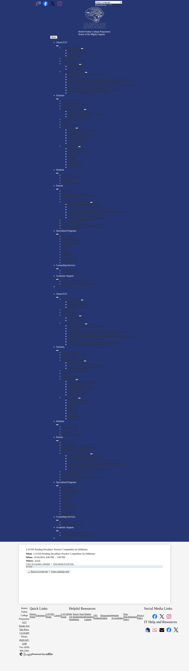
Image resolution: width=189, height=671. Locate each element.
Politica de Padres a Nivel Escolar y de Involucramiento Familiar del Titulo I (103, 85)
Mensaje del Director (77, 53)
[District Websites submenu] (79, 146)
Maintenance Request (72, 124)
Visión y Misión (75, 69)
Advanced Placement (72, 241)
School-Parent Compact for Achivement (86, 87)
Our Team (66, 246)
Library (65, 122)
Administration (69, 58)
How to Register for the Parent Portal (85, 215)
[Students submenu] (57, 173)
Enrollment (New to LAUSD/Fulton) (79, 196)
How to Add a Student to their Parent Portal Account (92, 209)
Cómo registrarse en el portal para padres (87, 217)
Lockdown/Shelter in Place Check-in (85, 114)
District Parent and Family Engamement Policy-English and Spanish (99, 79)
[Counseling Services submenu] (57, 268)
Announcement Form (78, 132)
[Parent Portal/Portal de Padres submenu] (91, 202)
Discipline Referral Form (79, 138)
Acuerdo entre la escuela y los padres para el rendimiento (94, 90)
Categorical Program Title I (74, 281)
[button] (57, 297)
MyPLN (72, 156)
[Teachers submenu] (57, 98)
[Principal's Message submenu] (82, 48)
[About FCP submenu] (57, 45)
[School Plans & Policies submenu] (86, 72)
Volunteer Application (72, 228)
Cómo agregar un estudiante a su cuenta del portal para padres (97, 212)
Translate (117, 5)
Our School (67, 236)
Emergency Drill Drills (72, 108)
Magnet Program (70, 238)
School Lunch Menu (71, 183)
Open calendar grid (60, 571)
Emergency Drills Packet (79, 111)
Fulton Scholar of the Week (75, 119)
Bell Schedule (68, 106)
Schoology (73, 164)
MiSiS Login (74, 154)
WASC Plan (73, 77)
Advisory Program (70, 101)
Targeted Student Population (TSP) (78, 284)
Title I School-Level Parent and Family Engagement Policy (95, 82)
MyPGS (72, 159)
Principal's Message (71, 47)
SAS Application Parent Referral (77, 220)
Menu (53, 37)
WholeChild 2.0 (75, 167)
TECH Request (75, 162)
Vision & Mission (70, 63)
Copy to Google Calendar (38, 564)
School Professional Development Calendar (82, 225)
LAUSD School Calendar (80, 151)
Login (25, 654)
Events (29, 566)
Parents (65, 249)
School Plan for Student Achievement (85, 74)
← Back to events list (38, 571)
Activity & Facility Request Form (83, 130)
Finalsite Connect (76, 148)
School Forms (68, 127)
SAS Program (68, 257)
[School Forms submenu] (77, 128)
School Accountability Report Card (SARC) (88, 93)
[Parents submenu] (57, 189)
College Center (69, 270)
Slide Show (67, 252)
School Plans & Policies (73, 71)
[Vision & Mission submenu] (80, 64)
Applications (68, 244)
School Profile (74, 55)
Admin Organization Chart (74, 103)
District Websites (70, 146)
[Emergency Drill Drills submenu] (85, 109)
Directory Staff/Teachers (73, 61)
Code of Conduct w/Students (81, 135)
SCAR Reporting (76, 143)
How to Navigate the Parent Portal (84, 204)
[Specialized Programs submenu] (57, 234)
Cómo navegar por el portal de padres (85, 207)
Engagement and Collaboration (76, 193)
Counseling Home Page (73, 273)
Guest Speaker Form (77, 140)
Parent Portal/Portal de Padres (76, 201)
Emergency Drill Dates (78, 116)
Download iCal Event (63, 564)
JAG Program (68, 260)
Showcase (66, 254)
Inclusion (66, 262)
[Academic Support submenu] (57, 279)
